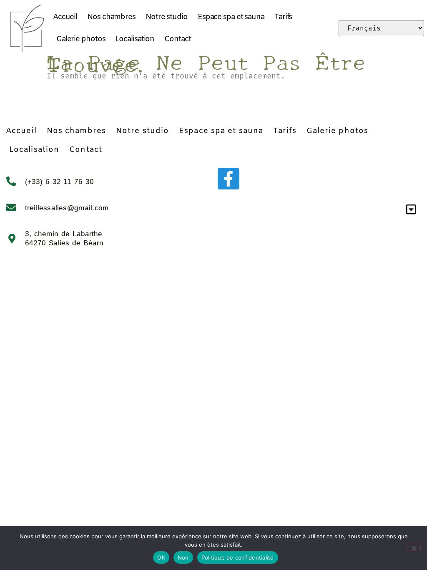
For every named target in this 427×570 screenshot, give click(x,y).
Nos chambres (111, 17)
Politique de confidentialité (237, 557)
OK (161, 557)
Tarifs (283, 17)
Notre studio (167, 17)
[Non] (414, 547)
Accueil (65, 17)
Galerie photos (80, 39)
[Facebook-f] (228, 178)
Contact (177, 39)
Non (183, 557)
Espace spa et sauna (231, 17)
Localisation (134, 39)
